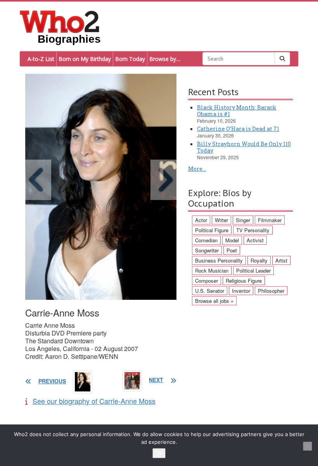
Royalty (259, 260)
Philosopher (271, 290)
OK (159, 453)
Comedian (206, 240)
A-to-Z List (41, 59)
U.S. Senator (209, 290)
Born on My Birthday (85, 59)
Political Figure (211, 230)
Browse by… (164, 59)
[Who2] (59, 21)
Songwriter (207, 250)
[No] (307, 446)
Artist (281, 260)
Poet (231, 250)
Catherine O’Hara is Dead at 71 (238, 128)
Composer (206, 280)
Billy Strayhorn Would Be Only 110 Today (244, 147)
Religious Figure (244, 280)
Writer (221, 220)
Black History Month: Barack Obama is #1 (237, 111)
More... (197, 168)
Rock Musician (211, 270)
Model (232, 240)
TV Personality (253, 230)
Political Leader (253, 270)
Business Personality (219, 260)
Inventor (241, 290)
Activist (255, 240)
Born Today (130, 59)
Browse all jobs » (214, 300)
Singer (243, 220)
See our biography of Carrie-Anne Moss (94, 401)
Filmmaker (270, 220)
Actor (201, 220)
